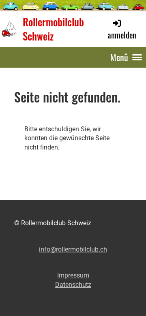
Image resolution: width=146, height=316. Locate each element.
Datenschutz (73, 284)
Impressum (73, 275)
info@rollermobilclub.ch (73, 249)
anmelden (121, 35)
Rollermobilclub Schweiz (53, 29)
